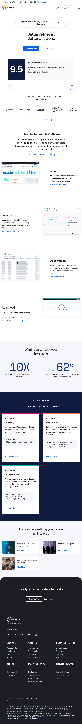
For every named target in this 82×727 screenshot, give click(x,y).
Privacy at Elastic (34, 675)
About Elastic (12, 648)
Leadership (11, 651)
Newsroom (11, 657)
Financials (60, 654)
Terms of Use (20, 698)
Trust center (32, 672)
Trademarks (10, 698)
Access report (42, 2)
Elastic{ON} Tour (62, 672)
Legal (30, 669)
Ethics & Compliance (36, 682)
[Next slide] (72, 87)
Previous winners (62, 669)
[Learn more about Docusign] (25, 114)
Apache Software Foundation (18, 715)
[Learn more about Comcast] (72, 112)
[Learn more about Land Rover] (57, 114)
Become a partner (35, 657)
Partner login (33, 651)
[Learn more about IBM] (41, 112)
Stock (58, 657)
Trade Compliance (35, 678)
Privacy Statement (31, 698)
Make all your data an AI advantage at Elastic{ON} (41, 23)
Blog (8, 654)
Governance (60, 651)
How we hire (12, 675)
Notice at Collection (13, 718)
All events (59, 678)
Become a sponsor (63, 675)
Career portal (12, 672)
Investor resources (63, 648)
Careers (10, 669)
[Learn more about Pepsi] (9, 112)
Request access (34, 654)
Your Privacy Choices (27, 718)
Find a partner (33, 648)
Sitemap (9, 701)
